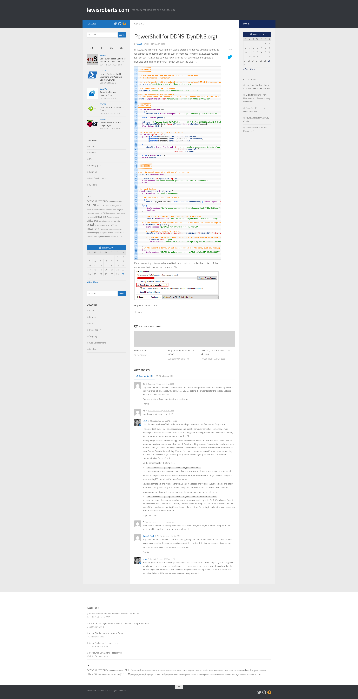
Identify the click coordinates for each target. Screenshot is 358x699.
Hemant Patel (148, 536)
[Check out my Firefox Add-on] (124, 23)
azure (91, 205)
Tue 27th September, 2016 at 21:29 (162, 522)
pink (116, 225)
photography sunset (103, 225)
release (111, 229)
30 (123, 274)
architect (119, 201)
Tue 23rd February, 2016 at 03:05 (161, 384)
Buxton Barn (140, 350)
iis (99, 213)
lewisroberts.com (108, 9)
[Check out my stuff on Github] (119, 23)
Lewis (139, 44)
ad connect (111, 201)
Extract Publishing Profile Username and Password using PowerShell (111, 77)
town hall (224, 675)
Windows (93, 185)
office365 (93, 220)
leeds (104, 213)
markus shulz (121, 213)
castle (107, 206)
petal (118, 221)
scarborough (118, 229)
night (110, 217)
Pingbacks (165, 376)
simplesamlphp (93, 233)
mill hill (89, 217)
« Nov (89, 282)
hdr (110, 210)
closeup (102, 210)
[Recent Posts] (91, 48)
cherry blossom (117, 206)
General (139, 23)
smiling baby (103, 233)
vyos (100, 236)
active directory (97, 201)
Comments (145, 376)
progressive (105, 229)
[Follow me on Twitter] (115, 23)
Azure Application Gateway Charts (103, 643)
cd (110, 206)
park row (113, 221)
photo (91, 224)
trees (95, 237)
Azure (91, 146)
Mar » (95, 282)
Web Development (97, 178)
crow (107, 210)
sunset (110, 233)
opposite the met (104, 221)
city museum (96, 210)
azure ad (100, 205)
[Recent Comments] (111, 48)
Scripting (93, 172)
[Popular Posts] (101, 48)
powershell (93, 228)
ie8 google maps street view (197, 670)
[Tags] (121, 48)
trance (91, 237)
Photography (95, 165)
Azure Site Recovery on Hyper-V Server (106, 633)
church (89, 210)
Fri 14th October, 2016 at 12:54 (169, 536)
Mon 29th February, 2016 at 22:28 (163, 421)
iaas (114, 209)
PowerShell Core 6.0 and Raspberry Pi (105, 653)
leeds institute (111, 213)
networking (101, 216)
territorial (117, 233)
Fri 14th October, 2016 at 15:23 (162, 559)
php (112, 225)
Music (91, 159)
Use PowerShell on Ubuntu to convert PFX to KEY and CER (114, 613)
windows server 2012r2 (113, 236)
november (115, 217)
